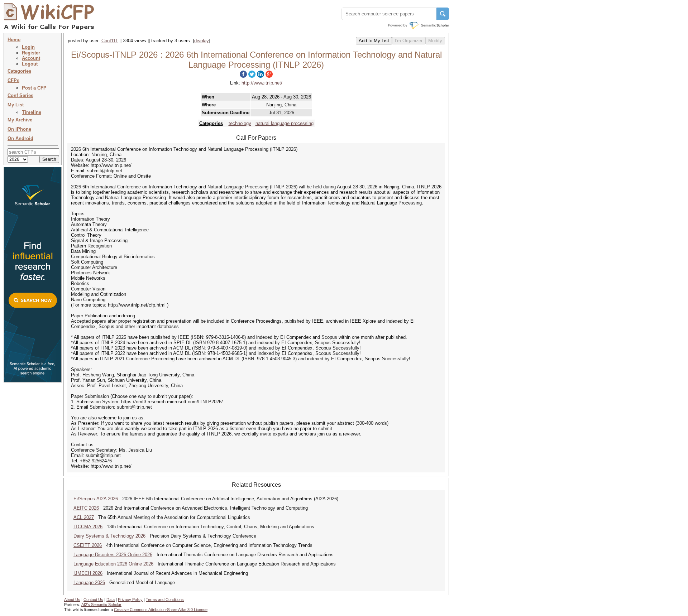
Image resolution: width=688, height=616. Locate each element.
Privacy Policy (130, 599)
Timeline (31, 112)
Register (31, 53)
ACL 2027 (83, 517)
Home (14, 39)
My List (16, 104)
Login (28, 47)
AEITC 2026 (86, 508)
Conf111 (109, 40)
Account (31, 58)
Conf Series (20, 95)
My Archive (20, 119)
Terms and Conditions (165, 599)
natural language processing (284, 123)
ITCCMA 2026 (87, 526)
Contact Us (93, 599)
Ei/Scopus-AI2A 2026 (95, 498)
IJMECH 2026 (87, 573)
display (201, 40)
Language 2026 (89, 582)
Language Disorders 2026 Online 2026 (112, 554)
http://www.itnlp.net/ (262, 83)
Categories (19, 71)
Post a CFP (34, 88)
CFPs (13, 80)
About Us (72, 599)
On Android (20, 138)
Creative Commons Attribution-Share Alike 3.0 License (160, 609)
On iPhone (19, 129)
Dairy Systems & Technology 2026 (109, 536)
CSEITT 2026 (87, 545)
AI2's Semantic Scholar (101, 604)
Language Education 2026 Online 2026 (113, 564)
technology (240, 123)
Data (110, 599)
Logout (30, 64)
